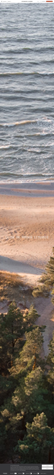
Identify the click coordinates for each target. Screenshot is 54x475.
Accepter (47, 465)
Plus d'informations (23, 470)
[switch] (23, 473)
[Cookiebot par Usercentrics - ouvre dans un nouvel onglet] (5, 473)
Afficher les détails (43, 473)
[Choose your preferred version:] (38, 1)
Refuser (47, 468)
